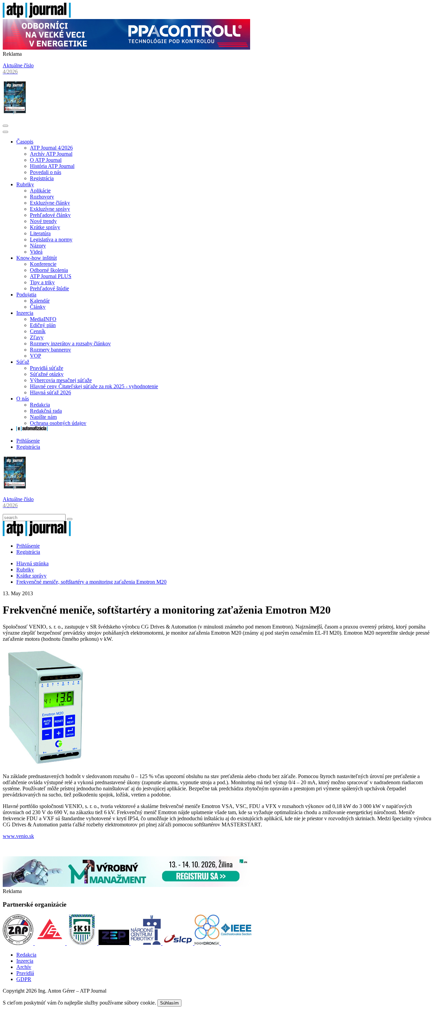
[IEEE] (236, 943)
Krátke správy (45, 227)
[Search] (69, 519)
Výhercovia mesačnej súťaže (61, 380)
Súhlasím (169, 1003)
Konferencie (43, 264)
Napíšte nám (43, 417)
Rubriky (25, 184)
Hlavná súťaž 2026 (50, 392)
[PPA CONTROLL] (126, 48)
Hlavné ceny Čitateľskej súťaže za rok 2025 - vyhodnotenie (94, 386)
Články (38, 307)
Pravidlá (25, 973)
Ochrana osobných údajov (58, 423)
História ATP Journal (52, 166)
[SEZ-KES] (51, 943)
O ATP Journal (46, 160)
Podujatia (26, 294)
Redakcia (40, 405)
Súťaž (22, 362)
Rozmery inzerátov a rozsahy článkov (70, 343)
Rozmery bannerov (50, 350)
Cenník (38, 331)
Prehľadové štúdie (49, 288)
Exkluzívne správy (50, 209)
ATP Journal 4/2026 (51, 148)
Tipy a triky (42, 282)
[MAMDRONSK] (207, 943)
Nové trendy (43, 221)
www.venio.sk (18, 836)
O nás (22, 398)
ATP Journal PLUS (50, 276)
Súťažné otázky (47, 374)
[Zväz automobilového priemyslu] (19, 943)
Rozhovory (42, 197)
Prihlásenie (28, 441)
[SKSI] (83, 943)
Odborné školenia (49, 270)
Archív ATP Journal (51, 154)
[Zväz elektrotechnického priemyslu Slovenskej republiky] (114, 943)
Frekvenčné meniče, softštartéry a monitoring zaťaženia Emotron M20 (91, 582)
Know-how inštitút (36, 258)
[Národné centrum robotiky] (146, 943)
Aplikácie (40, 190)
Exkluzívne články (50, 203)
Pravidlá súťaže (46, 368)
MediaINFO (43, 319)
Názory (38, 245)
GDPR (23, 979)
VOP (35, 356)
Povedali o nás (45, 172)
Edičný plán (43, 325)
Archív (23, 967)
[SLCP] (178, 943)
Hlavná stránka (32, 563)
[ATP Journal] (37, 16)
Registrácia (42, 178)
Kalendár (40, 301)
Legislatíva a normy (51, 239)
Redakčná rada (46, 411)
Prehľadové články (50, 215)
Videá (36, 252)
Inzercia (24, 313)
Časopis (24, 141)
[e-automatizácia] (32, 429)
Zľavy (37, 337)
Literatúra (40, 233)
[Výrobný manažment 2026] (126, 885)
